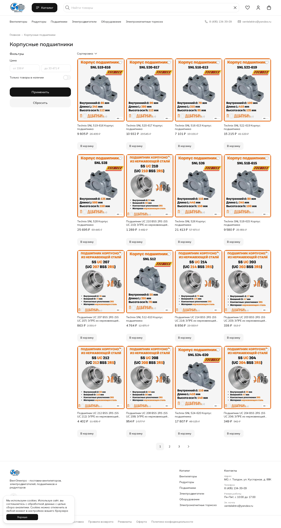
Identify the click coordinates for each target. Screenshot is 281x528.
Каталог (47, 8)
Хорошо (22, 517)
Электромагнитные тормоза (144, 21)
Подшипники (59, 21)
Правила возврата (100, 521)
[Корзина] (269, 7)
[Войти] (258, 7)
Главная (15, 35)
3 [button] (179, 446)
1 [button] (160, 446)
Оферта (141, 521)
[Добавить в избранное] (120, 62)
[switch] (67, 77)
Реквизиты (125, 521)
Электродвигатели (84, 21)
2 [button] (169, 446)
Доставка (77, 521)
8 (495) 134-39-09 (235, 488)
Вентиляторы (18, 21)
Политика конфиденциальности (172, 521)
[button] (247, 7)
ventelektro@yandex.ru (238, 506)
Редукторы (39, 21)
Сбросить (40, 103)
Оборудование (111, 21)
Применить (40, 92)
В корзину (87, 146)
